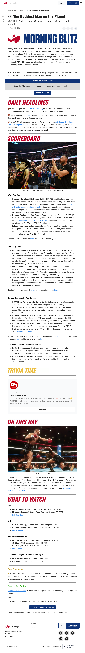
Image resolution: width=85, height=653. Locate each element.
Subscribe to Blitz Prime (17, 591)
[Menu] (81, 2)
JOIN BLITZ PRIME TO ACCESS (42, 607)
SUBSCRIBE (73, 3)
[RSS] (66, 638)
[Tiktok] (72, 633)
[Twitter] (60, 633)
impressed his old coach (26, 332)
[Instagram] (60, 638)
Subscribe (42, 409)
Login (62, 3)
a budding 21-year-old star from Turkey (34, 220)
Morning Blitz (12, 11)
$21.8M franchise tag (35, 109)
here (32, 239)
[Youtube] (66, 633)
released (27, 115)
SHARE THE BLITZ (42, 93)
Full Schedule (17, 515)
